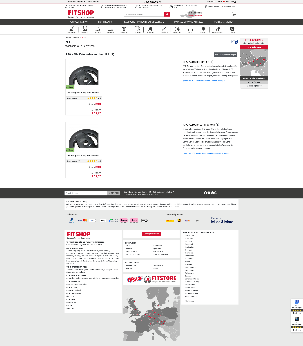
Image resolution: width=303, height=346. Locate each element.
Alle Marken (77, 37)
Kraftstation (189, 247)
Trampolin (188, 250)
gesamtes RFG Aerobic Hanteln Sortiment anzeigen (204, 81)
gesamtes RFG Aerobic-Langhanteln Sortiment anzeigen (206, 153)
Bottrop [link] (106, 251)
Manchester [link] (70, 272)
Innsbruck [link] (74, 245)
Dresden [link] (95, 253)
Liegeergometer (191, 267)
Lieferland (209, 1)
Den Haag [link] (89, 278)
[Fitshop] (81, 14)
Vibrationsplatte (191, 296)
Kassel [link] (115, 256)
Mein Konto (230, 1)
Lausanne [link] (79, 284)
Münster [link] (108, 258)
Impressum (81, 1)
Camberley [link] (93, 270)
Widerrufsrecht (157, 252)
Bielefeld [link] (88, 251)
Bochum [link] (95, 251)
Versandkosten (131, 252)
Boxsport (188, 265)
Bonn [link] (101, 251)
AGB (128, 246)
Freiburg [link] (77, 256)
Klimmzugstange (191, 291)
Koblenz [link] (69, 258)
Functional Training (192, 282)
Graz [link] (68, 245)
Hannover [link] (92, 256)
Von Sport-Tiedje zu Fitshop (76, 202)
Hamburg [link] (84, 256)
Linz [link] (88, 245)
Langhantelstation (192, 279)
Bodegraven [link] (80, 278)
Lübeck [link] (85, 258)
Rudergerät (189, 244)
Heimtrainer (189, 270)
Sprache (219, 1)
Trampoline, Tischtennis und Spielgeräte (143, 22)
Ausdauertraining (79, 22)
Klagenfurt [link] (83, 245)
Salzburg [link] (94, 245)
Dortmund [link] (87, 253)
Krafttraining (105, 22)
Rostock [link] (79, 261)
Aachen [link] (69, 251)
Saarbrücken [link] (87, 261)
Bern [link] (73, 284)
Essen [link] (117, 253)
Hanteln (188, 262)
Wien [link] (100, 245)
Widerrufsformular (133, 254)
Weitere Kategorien (223, 22)
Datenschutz (157, 246)
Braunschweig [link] (71, 253)
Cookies (129, 249)
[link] (254, 62)
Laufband (188, 241)
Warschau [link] (70, 308)
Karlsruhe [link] (108, 256)
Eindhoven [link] (97, 278)
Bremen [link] (80, 253)
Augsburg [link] (76, 251)
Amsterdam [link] (70, 278)
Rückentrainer (190, 288)
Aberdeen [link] (69, 270)
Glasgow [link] (109, 270)
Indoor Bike (189, 259)
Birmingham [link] (83, 270)
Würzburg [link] (70, 264)
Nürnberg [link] (115, 258)
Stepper (188, 276)
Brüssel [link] (78, 290)
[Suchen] (167, 14)
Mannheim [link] (93, 258)
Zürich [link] (85, 284)
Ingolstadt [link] (100, 256)
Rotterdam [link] (115, 278)
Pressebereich (157, 265)
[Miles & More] (222, 220)
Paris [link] (72, 296)
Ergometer (189, 238)
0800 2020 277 (255, 86)
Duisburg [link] (111, 253)
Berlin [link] (83, 251)
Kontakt (96, 1)
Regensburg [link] (70, 261)
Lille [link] (67, 296)
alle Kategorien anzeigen (225, 55)
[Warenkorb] (234, 14)
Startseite (68, 37)
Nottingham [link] (80, 272)
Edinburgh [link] (101, 270)
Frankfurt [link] (69, 256)
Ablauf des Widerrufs (160, 254)
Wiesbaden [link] (112, 261)
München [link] (101, 258)
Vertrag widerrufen (151, 234)
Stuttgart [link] (104, 261)
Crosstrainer (189, 236)
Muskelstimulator (191, 293)
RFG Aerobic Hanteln (196, 61)
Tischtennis (189, 253)
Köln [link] (74, 258)
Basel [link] (68, 284)
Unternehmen (71, 1)
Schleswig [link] (96, 261)
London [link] (115, 270)
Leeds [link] (76, 270)
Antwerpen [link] (70, 290)
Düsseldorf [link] (103, 253)
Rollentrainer (189, 273)
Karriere (89, 1)
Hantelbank (189, 256)
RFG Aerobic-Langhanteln (199, 124)
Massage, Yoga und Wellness (188, 22)
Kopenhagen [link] (71, 302)
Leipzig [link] (79, 258)
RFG (85, 37)
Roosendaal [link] (106, 278)
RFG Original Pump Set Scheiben (83, 92)
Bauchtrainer (190, 285)
